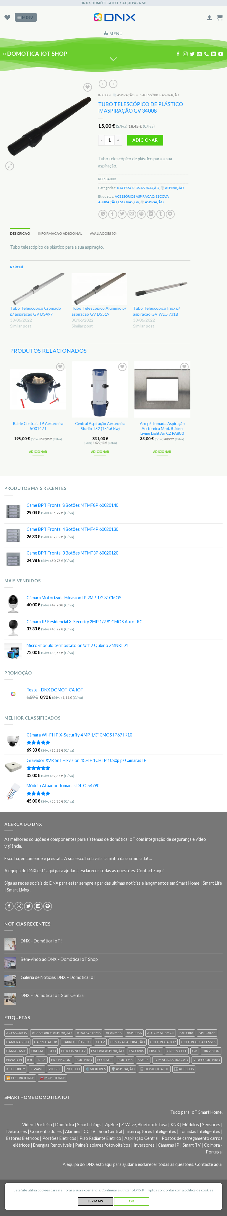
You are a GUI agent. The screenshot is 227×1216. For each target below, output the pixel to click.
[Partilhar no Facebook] (112, 214)
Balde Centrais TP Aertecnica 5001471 (38, 426)
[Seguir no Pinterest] (47, 906)
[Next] (190, 413)
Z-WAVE (36, 1069)
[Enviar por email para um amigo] (131, 214)
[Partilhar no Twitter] (122, 214)
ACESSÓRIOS (16, 1033)
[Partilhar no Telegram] (170, 214)
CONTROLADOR (163, 1042)
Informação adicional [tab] (60, 233)
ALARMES (113, 1033)
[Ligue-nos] (206, 54)
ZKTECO (73, 1069)
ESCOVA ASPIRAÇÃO (107, 1051)
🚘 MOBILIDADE (52, 1078)
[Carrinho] (220, 17)
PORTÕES (125, 1060)
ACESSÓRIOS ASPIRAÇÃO (134, 196)
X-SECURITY (15, 1069)
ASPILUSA (134, 1033)
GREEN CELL (177, 1051)
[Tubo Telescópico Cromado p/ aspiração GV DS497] (38, 289)
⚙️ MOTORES (95, 1069)
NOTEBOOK (60, 1060)
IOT (30, 1060)
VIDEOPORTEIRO (206, 1060)
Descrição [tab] (20, 233)
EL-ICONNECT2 (73, 1051)
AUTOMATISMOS (160, 1033)
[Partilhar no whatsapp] (102, 214)
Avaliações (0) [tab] (103, 233)
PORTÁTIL (104, 1060)
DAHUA (37, 1051)
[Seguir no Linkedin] (213, 54)
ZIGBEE (55, 1069)
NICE (42, 1060)
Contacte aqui (150, 870)
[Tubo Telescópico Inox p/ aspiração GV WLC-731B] (161, 289)
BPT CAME (207, 1033)
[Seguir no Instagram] (185, 54)
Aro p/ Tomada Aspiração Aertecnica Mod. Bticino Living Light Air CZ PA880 (162, 428)
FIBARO (155, 1051)
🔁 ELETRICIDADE (20, 1078)
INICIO (103, 95)
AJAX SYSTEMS (88, 1033)
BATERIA (186, 1033)
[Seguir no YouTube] (220, 54)
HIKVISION (211, 1051)
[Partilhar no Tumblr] (160, 214)
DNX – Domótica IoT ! (42, 940)
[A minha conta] (210, 17)
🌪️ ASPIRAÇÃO (123, 95)
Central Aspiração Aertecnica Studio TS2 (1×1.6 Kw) (100, 426)
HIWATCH (14, 1060)
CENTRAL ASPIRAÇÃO (127, 1042)
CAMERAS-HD (17, 1042)
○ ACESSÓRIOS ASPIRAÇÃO (159, 95)
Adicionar (145, 140)
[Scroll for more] (113, 59)
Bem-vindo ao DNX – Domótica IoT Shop (59, 959)
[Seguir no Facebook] (178, 54)
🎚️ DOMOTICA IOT (154, 1069)
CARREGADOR (45, 1042)
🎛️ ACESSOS (184, 1069)
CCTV (100, 1042)
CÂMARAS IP (16, 1051)
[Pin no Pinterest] (141, 214)
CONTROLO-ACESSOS (198, 1042)
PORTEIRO (84, 1060)
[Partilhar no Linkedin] (151, 214)
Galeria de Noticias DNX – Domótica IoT (58, 977)
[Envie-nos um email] (199, 54)
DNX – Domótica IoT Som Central (53, 995)
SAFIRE (143, 1060)
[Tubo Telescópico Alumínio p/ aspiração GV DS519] (99, 289)
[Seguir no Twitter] (192, 54)
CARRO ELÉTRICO (76, 1042)
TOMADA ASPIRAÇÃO (171, 1060)
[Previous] (10, 413)
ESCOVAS (125, 202)
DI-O (52, 1051)
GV (136, 202)
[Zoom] (9, 166)
